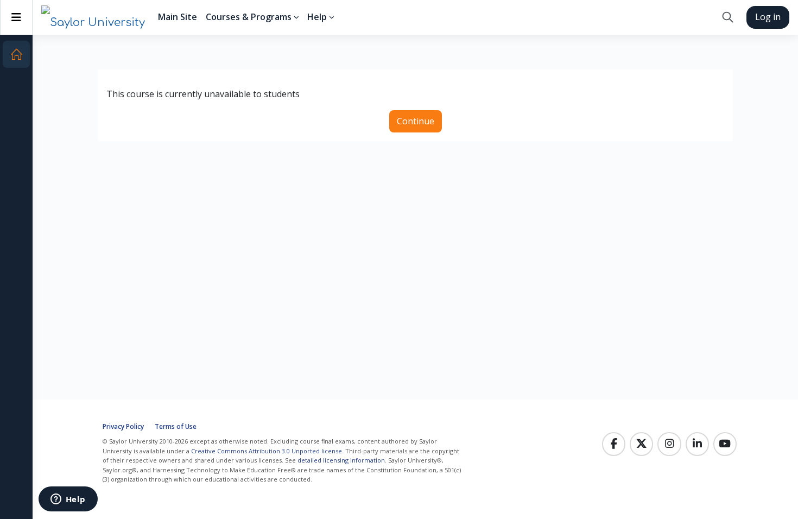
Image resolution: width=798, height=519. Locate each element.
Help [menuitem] (317, 17)
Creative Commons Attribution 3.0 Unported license (266, 451)
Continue (415, 121)
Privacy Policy (123, 426)
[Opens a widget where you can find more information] (68, 500)
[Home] (16, 54)
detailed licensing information (341, 460)
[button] (727, 17)
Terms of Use (176, 426)
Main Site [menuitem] (177, 17)
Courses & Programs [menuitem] (249, 17)
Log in (768, 17)
